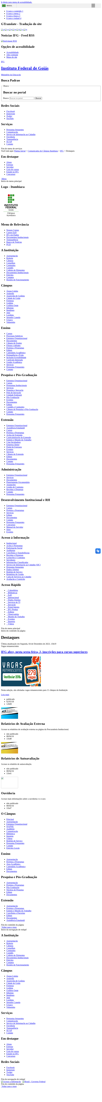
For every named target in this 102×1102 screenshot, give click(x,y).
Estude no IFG (12, 172)
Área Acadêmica (13, 864)
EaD (9, 595)
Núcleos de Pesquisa (15, 890)
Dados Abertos (12, 569)
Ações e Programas (14, 545)
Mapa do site (11, 57)
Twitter (9, 1072)
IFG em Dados (12, 235)
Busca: (6, 98)
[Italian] (18, 29)
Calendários (12, 590)
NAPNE (10, 826)
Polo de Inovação (13, 392)
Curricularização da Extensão (18, 437)
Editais (9, 350)
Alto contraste (12, 55)
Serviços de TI (13, 602)
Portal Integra (13, 607)
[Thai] (25, 29)
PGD (8, 244)
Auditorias (10, 550)
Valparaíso (10, 322)
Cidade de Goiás (13, 298)
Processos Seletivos (14, 336)
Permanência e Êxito (15, 355)
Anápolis (10, 293)
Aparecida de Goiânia (15, 296)
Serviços (10, 365)
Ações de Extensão (14, 435)
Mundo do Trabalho (16, 617)
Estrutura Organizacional (16, 338)
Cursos (9, 333)
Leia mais (5, 695)
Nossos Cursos (12, 230)
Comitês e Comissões (15, 407)
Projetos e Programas (15, 348)
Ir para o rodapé (13, 18)
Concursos (10, 174)
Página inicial (20, 151)
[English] (7, 29)
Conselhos (10, 263)
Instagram (10, 1070)
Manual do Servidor (14, 527)
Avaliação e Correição (15, 579)
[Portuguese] (3, 29)
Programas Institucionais (16, 385)
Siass (8, 529)
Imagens (11, 621)
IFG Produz (12, 609)
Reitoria (9, 258)
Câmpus (9, 260)
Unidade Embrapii (14, 395)
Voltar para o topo (9, 927)
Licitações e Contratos (15, 557)
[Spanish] (22, 29)
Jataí (8, 312)
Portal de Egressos (14, 447)
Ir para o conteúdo (14, 11)
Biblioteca (10, 834)
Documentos (11, 341)
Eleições (9, 275)
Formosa (10, 301)
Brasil (9, 6)
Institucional (11, 543)
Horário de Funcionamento (17, 280)
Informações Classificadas (17, 562)
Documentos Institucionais (17, 237)
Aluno (9, 162)
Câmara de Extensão (15, 454)
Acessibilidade (12, 52)
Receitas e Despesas (14, 489)
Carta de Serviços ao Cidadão (18, 577)
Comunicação (12, 132)
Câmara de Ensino (14, 343)
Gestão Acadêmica (14, 362)
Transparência (12, 139)
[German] (14, 29)
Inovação (11, 605)
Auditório (10, 829)
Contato (9, 144)
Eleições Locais (13, 848)
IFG (62, 151)
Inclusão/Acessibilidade (16, 357)
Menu (4, 179)
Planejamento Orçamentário (18, 482)
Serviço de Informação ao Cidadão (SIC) (23, 565)
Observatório (13, 614)
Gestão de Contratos (14, 487)
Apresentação (12, 256)
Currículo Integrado (14, 360)
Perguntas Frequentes (15, 367)
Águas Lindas (12, 291)
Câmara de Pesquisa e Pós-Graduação (22, 409)
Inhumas (10, 308)
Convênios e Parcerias (15, 913)
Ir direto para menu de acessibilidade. (16, 2)
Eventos (9, 400)
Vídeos (10, 624)
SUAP (9, 142)
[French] (10, 29)
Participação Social (14, 548)
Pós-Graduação (12, 397)
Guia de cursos (12, 169)
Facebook (10, 1067)
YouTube (10, 1075)
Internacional (13, 597)
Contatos (10, 277)
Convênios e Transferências (17, 553)
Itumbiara (10, 310)
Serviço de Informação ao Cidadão (20, 134)
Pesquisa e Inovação (14, 390)
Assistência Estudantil (15, 428)
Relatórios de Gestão (15, 574)
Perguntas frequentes (15, 130)
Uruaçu (9, 320)
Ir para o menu (13, 13)
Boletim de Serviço (14, 572)
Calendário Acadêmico (16, 353)
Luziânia (10, 315)
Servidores (10, 560)
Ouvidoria (10, 137)
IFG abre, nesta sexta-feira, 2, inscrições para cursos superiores (44, 652)
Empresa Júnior (12, 444)
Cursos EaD (11, 232)
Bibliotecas (12, 593)
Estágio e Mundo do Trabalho (18, 440)
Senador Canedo (13, 317)
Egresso (9, 165)
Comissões (10, 265)
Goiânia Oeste (12, 305)
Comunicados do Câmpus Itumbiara (43, 151)
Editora (10, 612)
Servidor (10, 167)
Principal (10, 819)
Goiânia (9, 303)
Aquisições (11, 485)
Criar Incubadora (13, 442)
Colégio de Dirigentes (15, 270)
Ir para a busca (13, 16)
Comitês (9, 268)
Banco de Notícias (14, 242)
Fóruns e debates (13, 345)
